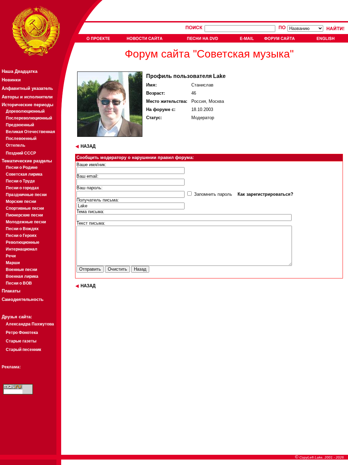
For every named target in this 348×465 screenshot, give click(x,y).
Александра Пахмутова (30, 324)
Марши (13, 262)
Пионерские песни (24, 215)
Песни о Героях (21, 235)
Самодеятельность (23, 299)
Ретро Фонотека (22, 332)
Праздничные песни (26, 194)
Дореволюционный (25, 111)
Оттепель (15, 145)
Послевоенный (21, 138)
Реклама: (11, 367)
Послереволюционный (29, 118)
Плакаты (11, 290)
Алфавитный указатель (27, 88)
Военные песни (21, 269)
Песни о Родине (22, 167)
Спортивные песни (25, 208)
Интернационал (21, 249)
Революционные (22, 242)
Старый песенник (23, 349)
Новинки (11, 79)
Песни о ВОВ (19, 283)
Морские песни (21, 201)
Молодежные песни (26, 222)
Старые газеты (21, 341)
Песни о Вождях (22, 228)
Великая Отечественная (30, 131)
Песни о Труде (20, 181)
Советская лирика (24, 174)
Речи (11, 256)
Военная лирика (22, 276)
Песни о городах (22, 188)
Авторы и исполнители (27, 96)
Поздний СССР (21, 153)
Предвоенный (20, 125)
